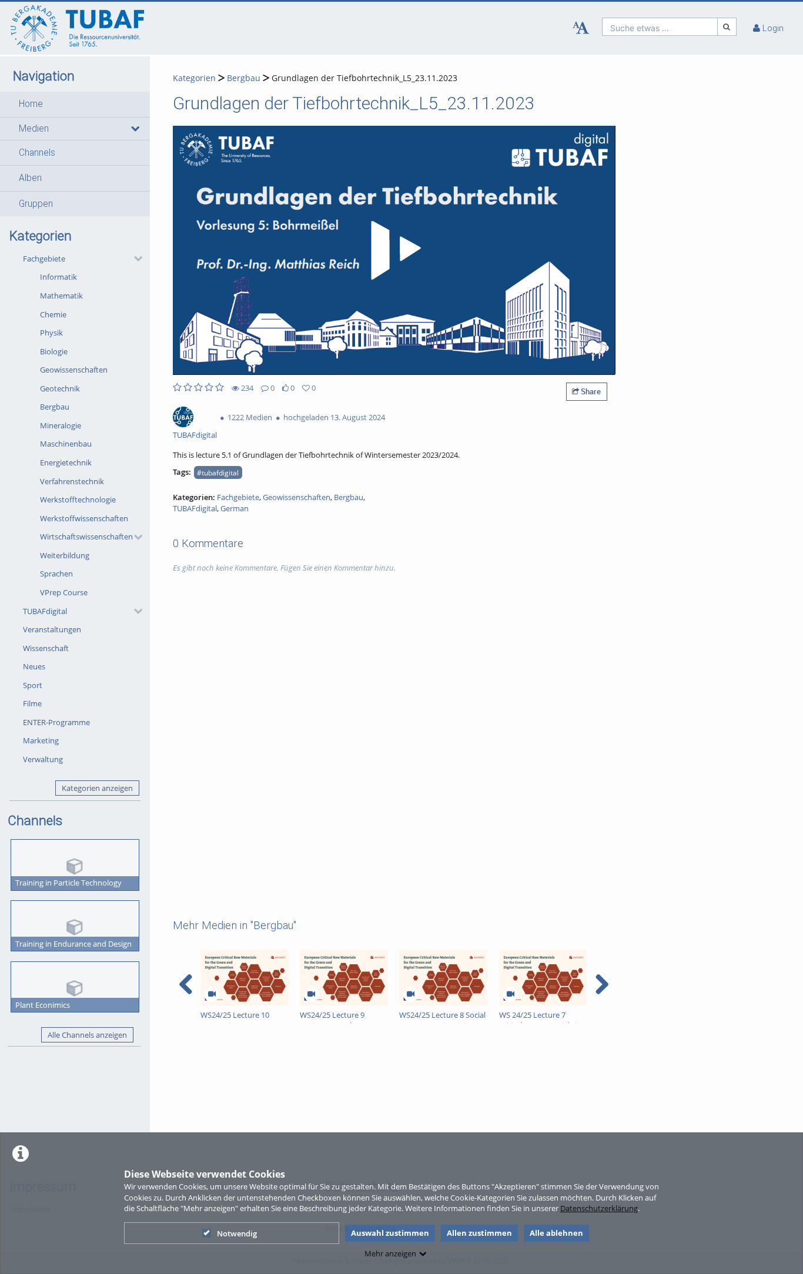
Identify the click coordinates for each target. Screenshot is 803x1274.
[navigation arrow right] (601, 984)
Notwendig (237, 1233)
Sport (32, 685)
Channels (37, 152)
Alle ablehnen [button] (556, 1233)
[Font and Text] (581, 28)
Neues (34, 666)
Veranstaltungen (52, 629)
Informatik (58, 276)
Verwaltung (43, 759)
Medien (34, 128)
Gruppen (36, 204)
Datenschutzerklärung (599, 1208)
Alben (30, 178)
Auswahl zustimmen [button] (390, 1233)
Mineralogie (60, 425)
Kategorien (194, 77)
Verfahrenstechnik (72, 481)
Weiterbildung (64, 555)
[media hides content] (135, 129)
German (234, 508)
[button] (75, 104)
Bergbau (54, 406)
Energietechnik (66, 462)
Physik (51, 332)
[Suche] (727, 27)
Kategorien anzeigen (97, 788)
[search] (660, 27)
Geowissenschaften (74, 369)
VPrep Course (64, 592)
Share (590, 391)
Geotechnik (60, 388)
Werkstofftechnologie (78, 499)
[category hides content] (134, 258)
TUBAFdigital (45, 611)
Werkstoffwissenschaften (84, 518)
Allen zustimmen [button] (479, 1233)
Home (31, 104)
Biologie (54, 351)
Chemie (53, 314)
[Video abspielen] (393, 250)
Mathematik (61, 295)
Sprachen (56, 573)
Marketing (41, 740)
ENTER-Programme (56, 722)
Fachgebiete (44, 258)
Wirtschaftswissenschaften (86, 536)
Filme (32, 703)
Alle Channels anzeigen (87, 1035)
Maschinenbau (66, 443)
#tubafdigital (218, 472)
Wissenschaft (46, 648)
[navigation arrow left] (186, 984)
